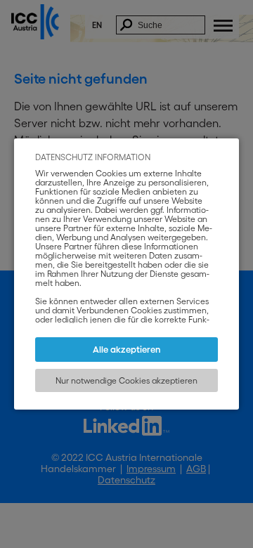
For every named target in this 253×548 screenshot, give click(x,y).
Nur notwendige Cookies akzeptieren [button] (126, 380)
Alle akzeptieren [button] (127, 349)
